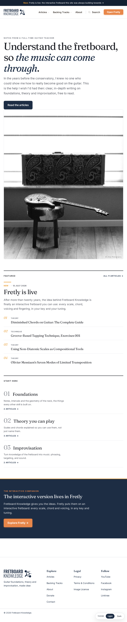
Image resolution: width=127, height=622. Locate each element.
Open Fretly (113, 12)
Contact (51, 601)
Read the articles (18, 105)
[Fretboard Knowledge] (17, 574)
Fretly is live (20, 292)
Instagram (106, 589)
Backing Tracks (61, 12)
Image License (81, 589)
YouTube (105, 576)
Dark (119, 616)
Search (96, 12)
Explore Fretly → (18, 522)
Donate (50, 595)
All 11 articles (113, 276)
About (78, 12)
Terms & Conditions (84, 583)
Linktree (105, 595)
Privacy (77, 576)
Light (110, 616)
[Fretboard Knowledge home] (14, 12)
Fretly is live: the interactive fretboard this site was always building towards (63, 3)
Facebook (106, 583)
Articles (43, 12)
